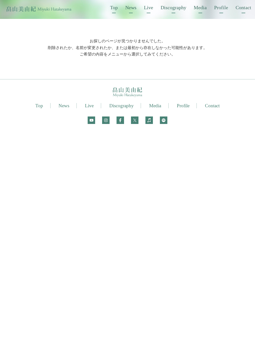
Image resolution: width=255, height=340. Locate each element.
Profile (221, 7)
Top (114, 7)
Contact (243, 7)
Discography (173, 7)
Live (148, 7)
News (130, 7)
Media (200, 7)
